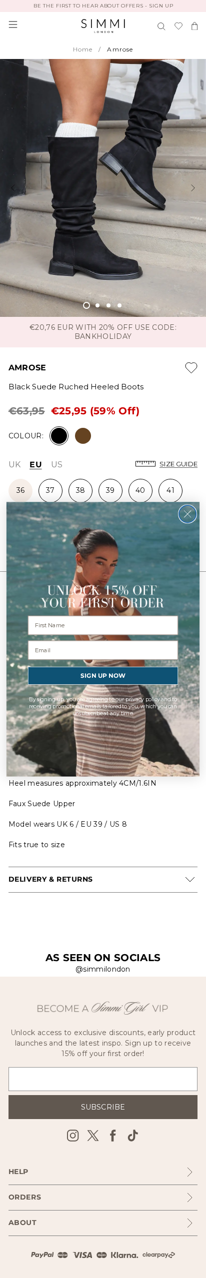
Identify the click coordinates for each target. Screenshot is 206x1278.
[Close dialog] (187, 513)
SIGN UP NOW (102, 675)
